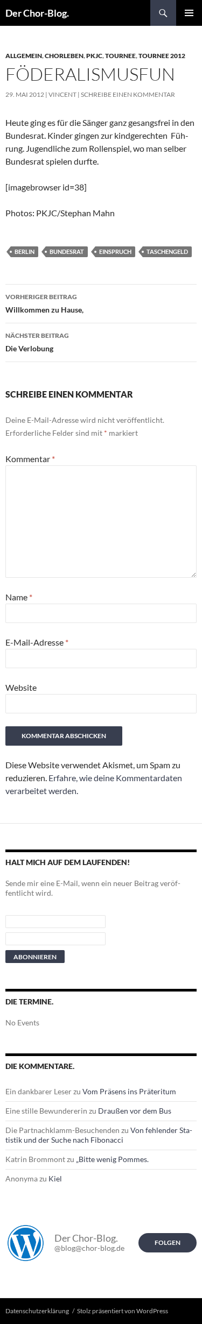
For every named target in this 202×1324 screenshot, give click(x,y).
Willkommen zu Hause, (44, 303)
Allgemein (23, 56)
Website (21, 687)
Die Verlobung (37, 342)
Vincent (62, 94)
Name (18, 597)
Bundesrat (67, 251)
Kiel (55, 1178)
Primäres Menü (189, 13)
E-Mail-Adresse (36, 642)
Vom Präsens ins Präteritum (129, 1091)
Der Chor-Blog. (37, 13)
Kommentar (30, 459)
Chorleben (64, 56)
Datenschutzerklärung (37, 1311)
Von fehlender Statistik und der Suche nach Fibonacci (98, 1134)
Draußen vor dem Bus (134, 1110)
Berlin (24, 251)
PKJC (94, 56)
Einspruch (115, 251)
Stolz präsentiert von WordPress (122, 1311)
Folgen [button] (167, 1242)
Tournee (120, 56)
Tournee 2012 (161, 56)
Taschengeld (167, 251)
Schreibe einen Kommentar (128, 94)
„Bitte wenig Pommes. (112, 1159)
